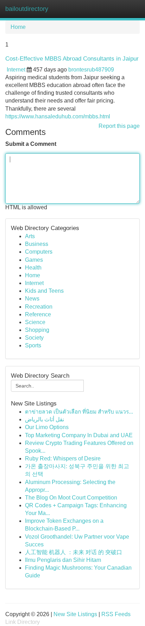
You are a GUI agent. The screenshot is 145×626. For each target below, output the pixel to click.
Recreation (38, 307)
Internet (16, 70)
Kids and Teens (44, 291)
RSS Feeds (116, 614)
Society (34, 338)
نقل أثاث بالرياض (44, 419)
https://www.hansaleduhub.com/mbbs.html (57, 116)
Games (34, 260)
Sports (33, 345)
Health (33, 268)
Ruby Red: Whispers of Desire (63, 458)
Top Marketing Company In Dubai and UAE (79, 435)
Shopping (37, 330)
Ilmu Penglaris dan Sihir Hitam (63, 560)
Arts (30, 236)
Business (36, 244)
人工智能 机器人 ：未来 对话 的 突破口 (73, 552)
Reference (38, 314)
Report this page (119, 126)
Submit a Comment (30, 144)
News (32, 299)
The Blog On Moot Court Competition (71, 498)
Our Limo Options (47, 427)
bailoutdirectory (26, 8)
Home (18, 27)
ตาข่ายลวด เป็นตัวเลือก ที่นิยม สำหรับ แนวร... (79, 412)
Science (35, 322)
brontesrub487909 (91, 70)
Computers (38, 252)
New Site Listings (75, 614)
